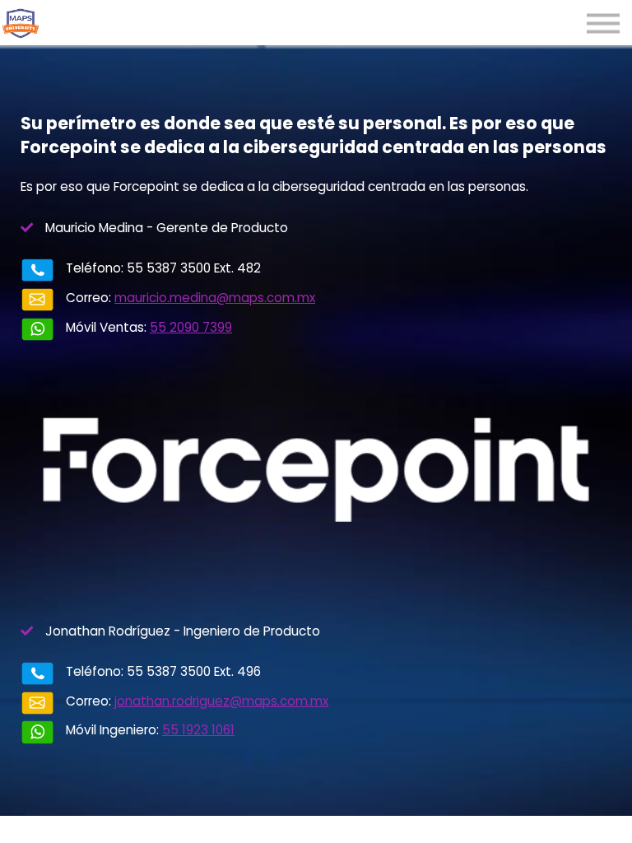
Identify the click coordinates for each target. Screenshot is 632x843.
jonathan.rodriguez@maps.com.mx (221, 701)
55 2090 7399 (191, 327)
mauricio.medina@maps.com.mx (214, 297)
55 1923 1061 (198, 729)
